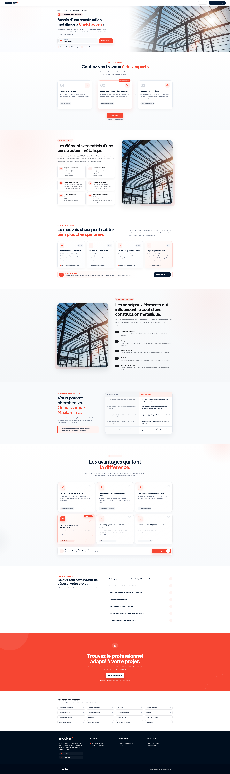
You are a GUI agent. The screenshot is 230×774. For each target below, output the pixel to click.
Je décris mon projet (161, 274)
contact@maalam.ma (68, 753)
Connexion (203, 3)
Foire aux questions (99, 747)
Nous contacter (126, 747)
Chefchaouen (67, 10)
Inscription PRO (154, 743)
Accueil (60, 10)
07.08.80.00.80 (67, 757)
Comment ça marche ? (100, 745)
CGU (121, 745)
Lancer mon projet (114, 115)
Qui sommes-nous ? (99, 743)
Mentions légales (126, 743)
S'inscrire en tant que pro (217, 3)
